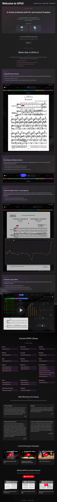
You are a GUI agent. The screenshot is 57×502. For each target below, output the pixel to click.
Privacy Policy (31, 500)
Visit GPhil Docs (52, 3)
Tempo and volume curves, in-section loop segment (27, 62)
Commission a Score (37, 3)
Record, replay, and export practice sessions (25, 64)
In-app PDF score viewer (22, 60)
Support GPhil (45, 3)
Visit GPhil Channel (29, 476)
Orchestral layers (20, 66)
